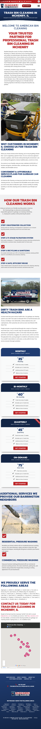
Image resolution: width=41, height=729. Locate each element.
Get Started (20, 377)
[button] (39, 6)
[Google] (39, 1)
